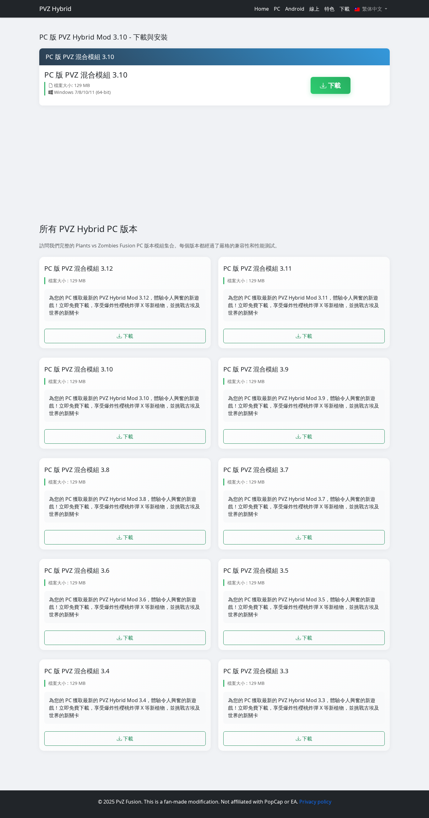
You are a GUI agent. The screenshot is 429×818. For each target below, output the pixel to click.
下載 (344, 8)
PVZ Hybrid (55, 8)
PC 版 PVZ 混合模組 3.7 (255, 470)
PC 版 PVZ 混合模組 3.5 (255, 570)
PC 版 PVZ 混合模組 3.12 (78, 268)
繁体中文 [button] (372, 8)
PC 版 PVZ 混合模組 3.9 (255, 369)
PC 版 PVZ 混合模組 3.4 (76, 671)
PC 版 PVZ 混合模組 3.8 (76, 470)
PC (277, 8)
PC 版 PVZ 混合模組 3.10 (78, 369)
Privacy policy (315, 801)
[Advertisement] (214, 165)
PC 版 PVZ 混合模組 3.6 (76, 570)
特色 (329, 8)
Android (294, 8)
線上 (314, 8)
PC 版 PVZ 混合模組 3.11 (257, 268)
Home (261, 8)
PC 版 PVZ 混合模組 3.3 (255, 671)
